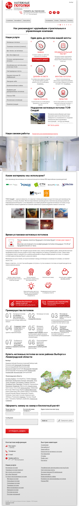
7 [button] (71, 24)
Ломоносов (33, 399)
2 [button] (60, 24)
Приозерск (9, 386)
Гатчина (8, 379)
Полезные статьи (10, 502)
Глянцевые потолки (13, 481)
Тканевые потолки (13, 485)
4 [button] (64, 24)
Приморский (31, 370)
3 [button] (62, 24)
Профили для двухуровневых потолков (53, 479)
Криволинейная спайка (48, 476)
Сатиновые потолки (13, 483)
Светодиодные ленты (48, 470)
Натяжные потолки (12, 467)
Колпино (12, 382)
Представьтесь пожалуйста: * (10, 410)
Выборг (13, 379)
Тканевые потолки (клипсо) (14, 470)
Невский (34, 369)
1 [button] (58, 24)
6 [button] (68, 24)
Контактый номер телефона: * (28, 410)
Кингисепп (9, 380)
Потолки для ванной (13, 494)
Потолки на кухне (12, 492)
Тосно (7, 382)
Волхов (23, 380)
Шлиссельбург (25, 388)
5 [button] (66, 24)
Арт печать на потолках (13, 472)
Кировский (18, 365)
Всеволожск (17, 380)
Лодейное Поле (11, 384)
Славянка (9, 400)
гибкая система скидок (66, 278)
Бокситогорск (32, 386)
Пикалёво (19, 384)
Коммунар (16, 386)
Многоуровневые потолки (15, 487)
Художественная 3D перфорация (51, 472)
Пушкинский (9, 372)
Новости (8, 504)
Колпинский (26, 365)
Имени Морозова (30, 389)
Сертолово (29, 380)
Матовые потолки (12, 479)
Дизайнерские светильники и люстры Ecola (55, 467)
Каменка (22, 397)
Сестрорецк (20, 382)
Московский (28, 369)
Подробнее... (40, 84)
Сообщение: (9, 418)
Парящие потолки (12, 490)
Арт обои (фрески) (11, 474)
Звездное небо (45, 474)
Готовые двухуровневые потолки (16, 476)
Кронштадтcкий (11, 369)
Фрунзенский (18, 372)
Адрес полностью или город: (50, 409)
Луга (35, 380)
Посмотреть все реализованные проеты (45, 134)
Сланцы (26, 382)
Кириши (33, 379)
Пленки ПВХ (44, 481)
